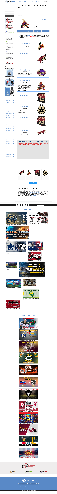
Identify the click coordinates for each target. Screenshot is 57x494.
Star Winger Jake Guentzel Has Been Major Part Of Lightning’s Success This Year (9, 58)
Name (6, 10)
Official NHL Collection (23, 146)
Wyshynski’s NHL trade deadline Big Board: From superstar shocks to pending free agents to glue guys (9, 53)
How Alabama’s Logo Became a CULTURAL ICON (26, 411)
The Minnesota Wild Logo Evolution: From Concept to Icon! (27, 328)
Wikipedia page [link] (33, 195)
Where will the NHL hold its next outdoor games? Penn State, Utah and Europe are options (9, 43)
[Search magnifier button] (50, 1)
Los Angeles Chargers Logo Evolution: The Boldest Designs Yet (27, 340)
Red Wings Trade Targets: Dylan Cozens (9, 39)
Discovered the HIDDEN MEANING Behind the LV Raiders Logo (27, 399)
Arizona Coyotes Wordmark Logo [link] (35, 192)
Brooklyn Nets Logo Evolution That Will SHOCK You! (26, 387)
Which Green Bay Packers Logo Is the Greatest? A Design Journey (28, 364)
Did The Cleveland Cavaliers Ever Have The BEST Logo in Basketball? (28, 352)
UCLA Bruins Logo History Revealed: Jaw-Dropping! (26, 423)
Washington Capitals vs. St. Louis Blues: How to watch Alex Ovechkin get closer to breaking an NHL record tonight (9, 48)
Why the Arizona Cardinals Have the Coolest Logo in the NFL (27, 435)
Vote (33, 182)
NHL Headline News (9, 36)
